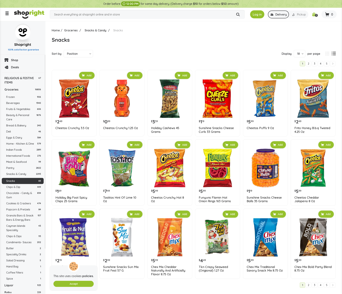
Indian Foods (23, 149)
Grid (327, 54)
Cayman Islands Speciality (23, 228)
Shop (14, 60)
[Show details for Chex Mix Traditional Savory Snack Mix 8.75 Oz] (265, 237)
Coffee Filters (23, 272)
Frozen (23, 97)
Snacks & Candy (23, 174)
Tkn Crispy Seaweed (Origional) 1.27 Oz (213, 268)
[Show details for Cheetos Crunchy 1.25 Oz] (121, 98)
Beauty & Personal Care (23, 117)
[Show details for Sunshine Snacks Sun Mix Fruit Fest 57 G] (121, 237)
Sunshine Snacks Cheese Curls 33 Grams (216, 129)
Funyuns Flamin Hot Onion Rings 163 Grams (215, 199)
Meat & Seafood (23, 161)
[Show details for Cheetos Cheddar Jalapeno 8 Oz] (313, 167)
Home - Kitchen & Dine (23, 143)
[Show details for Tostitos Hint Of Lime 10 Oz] (121, 167)
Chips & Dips (23, 236)
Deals (15, 67)
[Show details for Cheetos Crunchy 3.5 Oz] (74, 98)
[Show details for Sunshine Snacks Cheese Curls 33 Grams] (217, 98)
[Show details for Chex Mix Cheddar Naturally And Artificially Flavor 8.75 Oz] (169, 237)
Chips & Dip (23, 187)
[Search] (238, 14)
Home (56, 30)
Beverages (23, 103)
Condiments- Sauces (23, 242)
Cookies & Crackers (23, 203)
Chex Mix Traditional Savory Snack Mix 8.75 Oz (265, 268)
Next (332, 63)
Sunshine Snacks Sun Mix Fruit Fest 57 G (121, 268)
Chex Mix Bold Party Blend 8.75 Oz (313, 268)
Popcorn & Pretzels (23, 209)
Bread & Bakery (23, 125)
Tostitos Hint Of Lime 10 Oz (119, 199)
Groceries (22, 89)
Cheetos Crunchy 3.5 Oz (72, 128)
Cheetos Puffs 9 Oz (260, 128)
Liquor (22, 285)
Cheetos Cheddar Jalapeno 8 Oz (306, 199)
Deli (23, 131)
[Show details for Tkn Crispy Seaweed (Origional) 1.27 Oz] (217, 237)
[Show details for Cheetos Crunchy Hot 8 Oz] (169, 167)
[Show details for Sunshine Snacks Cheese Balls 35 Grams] (265, 167)
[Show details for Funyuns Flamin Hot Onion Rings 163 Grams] (217, 167)
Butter (23, 248)
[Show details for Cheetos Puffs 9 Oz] (265, 98)
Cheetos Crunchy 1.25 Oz (120, 128)
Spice (23, 278)
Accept (74, 283)
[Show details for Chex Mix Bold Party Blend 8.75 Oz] (313, 237)
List (333, 54)
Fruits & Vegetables (23, 109)
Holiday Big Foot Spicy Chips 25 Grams (71, 199)
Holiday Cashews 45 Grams (165, 129)
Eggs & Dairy (23, 137)
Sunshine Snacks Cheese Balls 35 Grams (264, 199)
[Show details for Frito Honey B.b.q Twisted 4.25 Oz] (313, 98)
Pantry (23, 168)
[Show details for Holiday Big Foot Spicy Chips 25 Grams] (74, 167)
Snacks (23, 181)
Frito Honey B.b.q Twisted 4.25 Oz (312, 129)
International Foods (23, 155)
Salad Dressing (23, 260)
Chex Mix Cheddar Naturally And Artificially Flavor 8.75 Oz (168, 270)
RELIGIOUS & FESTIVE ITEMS (22, 80)
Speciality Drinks (23, 254)
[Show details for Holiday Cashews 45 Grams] (169, 98)
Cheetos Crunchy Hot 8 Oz (167, 199)
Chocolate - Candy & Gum (23, 195)
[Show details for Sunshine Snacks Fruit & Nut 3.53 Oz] (74, 237)
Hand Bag (23, 266)
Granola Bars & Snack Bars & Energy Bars (23, 217)
